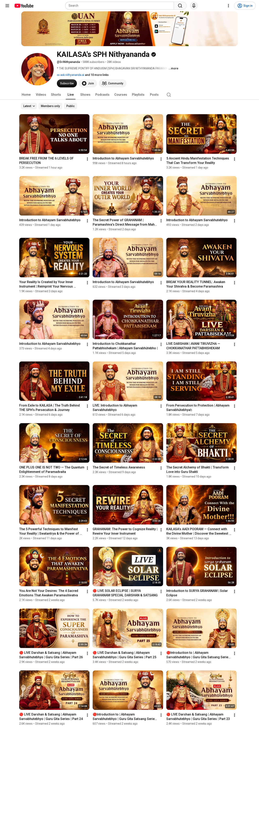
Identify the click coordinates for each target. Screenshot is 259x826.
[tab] (26, 95)
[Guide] (7, 5)
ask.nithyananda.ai (72, 74)
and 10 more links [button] (97, 74)
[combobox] (121, 5)
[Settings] (228, 5)
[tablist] (129, 95)
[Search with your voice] (194, 6)
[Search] (180, 6)
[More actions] (87, 159)
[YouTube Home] (23, 5)
